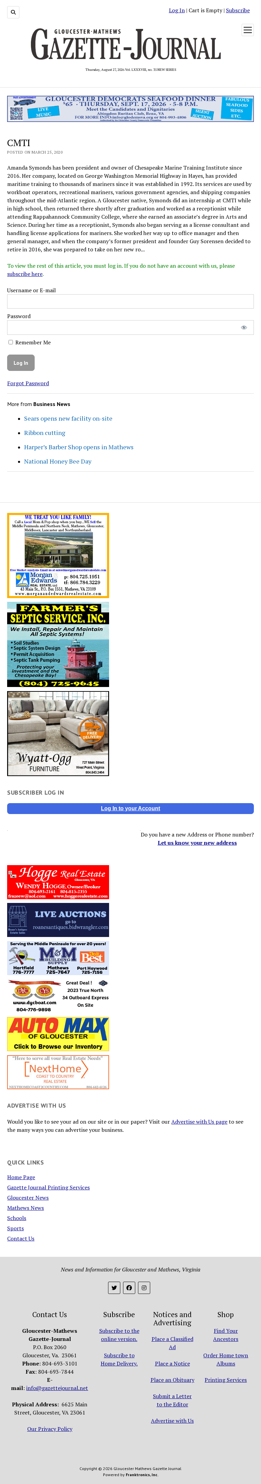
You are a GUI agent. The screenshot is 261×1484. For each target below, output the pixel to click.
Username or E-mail (31, 290)
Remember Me (32, 342)
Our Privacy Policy (49, 1429)
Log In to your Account (130, 808)
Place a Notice (172, 1363)
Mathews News (25, 1208)
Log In (177, 10)
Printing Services (226, 1380)
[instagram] (144, 1288)
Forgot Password (28, 383)
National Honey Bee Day (57, 461)
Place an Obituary (172, 1380)
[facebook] (129, 1288)
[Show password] (244, 327)
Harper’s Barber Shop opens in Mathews (79, 447)
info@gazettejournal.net (57, 1388)
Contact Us (20, 1238)
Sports (15, 1228)
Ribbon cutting (44, 432)
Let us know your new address (197, 842)
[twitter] (114, 1288)
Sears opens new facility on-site (68, 418)
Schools (16, 1218)
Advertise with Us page (199, 1121)
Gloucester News (28, 1197)
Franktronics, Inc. (142, 1474)
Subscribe (238, 10)
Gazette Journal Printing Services (48, 1187)
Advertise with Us (172, 1420)
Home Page (21, 1177)
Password (19, 316)
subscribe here (24, 274)
